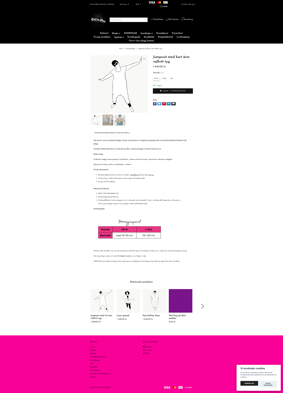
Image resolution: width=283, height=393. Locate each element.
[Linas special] (128, 301)
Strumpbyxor (162, 33)
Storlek (158, 73)
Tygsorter (93, 377)
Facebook (148, 347)
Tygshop (118, 37)
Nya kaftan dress (151, 316)
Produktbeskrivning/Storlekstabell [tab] (112, 133)
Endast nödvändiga (268, 384)
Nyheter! (104, 33)
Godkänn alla (249, 383)
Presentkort (177, 33)
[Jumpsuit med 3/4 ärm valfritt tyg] (102, 301)
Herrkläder (146, 34)
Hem (120, 49)
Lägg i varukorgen (174, 91)
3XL (171, 78)
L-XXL (164, 78)
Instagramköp (130, 49)
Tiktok (146, 353)
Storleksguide (133, 37)
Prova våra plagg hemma (141, 41)
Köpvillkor (93, 350)
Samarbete (94, 367)
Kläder (115, 34)
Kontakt (93, 353)
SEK (137, 4)
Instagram (148, 350)
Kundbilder (149, 37)
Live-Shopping (95, 360)
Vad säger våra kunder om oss (100, 374)
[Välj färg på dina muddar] (180, 301)
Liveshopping (183, 37)
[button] (202, 306)
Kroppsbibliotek (165, 37)
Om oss (92, 347)
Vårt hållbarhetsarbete (98, 357)
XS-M (156, 78)
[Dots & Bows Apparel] (98, 20)
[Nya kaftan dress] (154, 301)
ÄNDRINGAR (130, 33)
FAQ (92, 363)
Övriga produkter (102, 37)
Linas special (123, 316)
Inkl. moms (123, 4)
